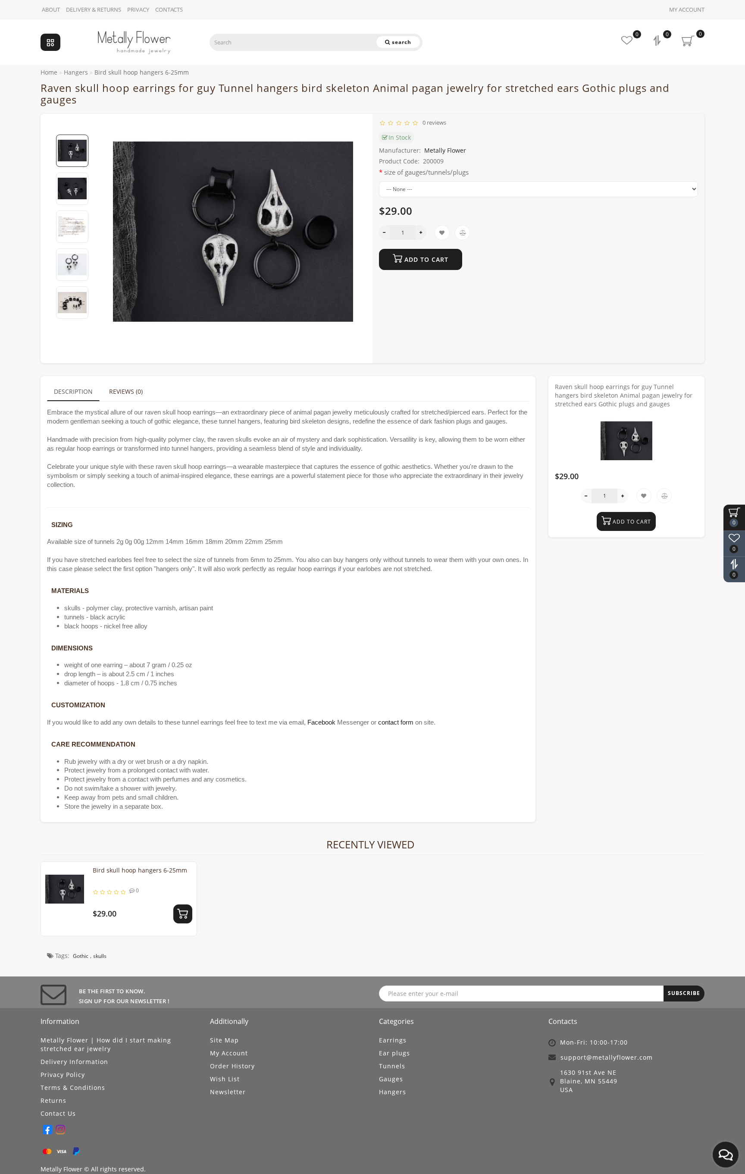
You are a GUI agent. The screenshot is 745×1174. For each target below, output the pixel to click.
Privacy (138, 9)
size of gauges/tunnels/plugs (426, 172)
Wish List (225, 1079)
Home (49, 72)
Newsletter (228, 1092)
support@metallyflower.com (606, 1057)
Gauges (391, 1079)
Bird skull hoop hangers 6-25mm (140, 870)
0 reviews (433, 122)
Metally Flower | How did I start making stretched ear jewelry (106, 1044)
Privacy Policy (63, 1074)
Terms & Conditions (73, 1087)
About (51, 9)
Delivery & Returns (93, 9)
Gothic (80, 956)
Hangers (392, 1092)
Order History (232, 1066)
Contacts (169, 9)
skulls (99, 956)
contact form (395, 722)
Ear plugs (394, 1053)
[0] (657, 42)
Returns (53, 1100)
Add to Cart (425, 259)
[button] (72, 127)
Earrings (393, 1040)
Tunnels (392, 1066)
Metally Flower (445, 150)
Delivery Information (74, 1062)
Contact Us (58, 1113)
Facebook (321, 722)
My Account (686, 9)
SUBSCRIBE (684, 993)
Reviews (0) (126, 391)
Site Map (224, 1040)
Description (73, 391)
